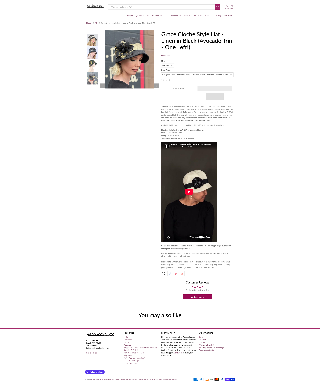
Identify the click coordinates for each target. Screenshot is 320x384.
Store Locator (129, 340)
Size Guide (165, 55)
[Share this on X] (163, 273)
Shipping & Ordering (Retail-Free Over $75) (140, 347)
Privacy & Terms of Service (134, 353)
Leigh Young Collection (136, 15)
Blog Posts (128, 355)
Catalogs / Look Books (224, 15)
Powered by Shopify (170, 379)
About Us (127, 345)
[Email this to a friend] (182, 273)
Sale (206, 15)
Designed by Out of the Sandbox (150, 379)
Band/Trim (165, 70)
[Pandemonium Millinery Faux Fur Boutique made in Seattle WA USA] (95, 7)
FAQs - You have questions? (134, 358)
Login (126, 337)
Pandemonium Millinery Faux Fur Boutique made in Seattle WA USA (115, 379)
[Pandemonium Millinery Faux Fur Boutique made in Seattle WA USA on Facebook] (90, 353)
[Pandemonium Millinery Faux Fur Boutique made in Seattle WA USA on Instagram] (93, 353)
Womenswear (158, 15)
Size (163, 61)
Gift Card (202, 340)
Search (201, 337)
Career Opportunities (207, 350)
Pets (186, 15)
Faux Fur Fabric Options (133, 361)
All (96, 23)
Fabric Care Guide (130, 363)
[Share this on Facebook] (169, 273)
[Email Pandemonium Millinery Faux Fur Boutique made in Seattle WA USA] (87, 353)
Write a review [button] (197, 297)
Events (126, 342)
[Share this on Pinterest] (176, 273)
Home (196, 15)
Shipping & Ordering (131, 350)
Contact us (178, 353)
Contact (202, 342)
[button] (215, 88)
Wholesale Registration (207, 345)
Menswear (174, 15)
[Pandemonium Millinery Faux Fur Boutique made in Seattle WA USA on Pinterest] (96, 353)
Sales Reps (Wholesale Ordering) (211, 347)
